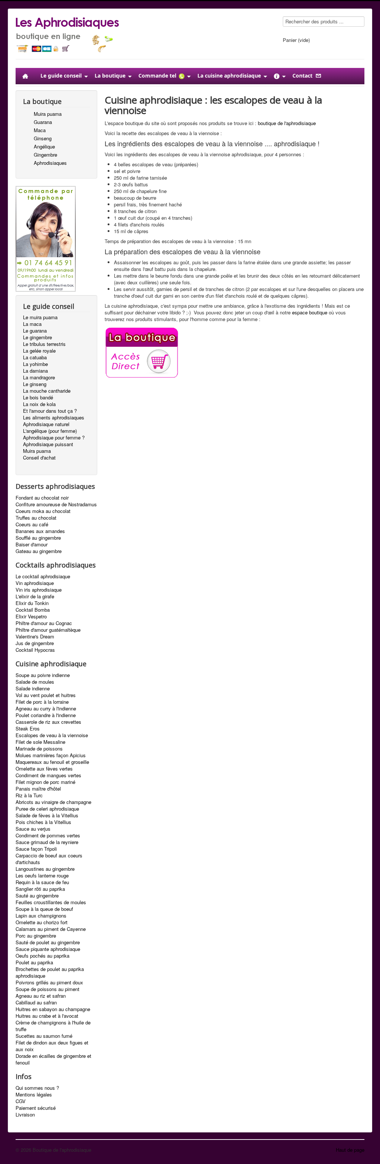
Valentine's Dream (35, 636)
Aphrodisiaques (50, 162)
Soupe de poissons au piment (47, 989)
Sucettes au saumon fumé (44, 1036)
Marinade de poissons (39, 748)
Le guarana (35, 330)
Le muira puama (40, 317)
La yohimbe (35, 364)
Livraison (25, 1114)
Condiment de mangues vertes (48, 775)
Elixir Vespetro (31, 616)
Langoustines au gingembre (45, 869)
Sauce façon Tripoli (36, 849)
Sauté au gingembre (37, 895)
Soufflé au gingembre (38, 537)
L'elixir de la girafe (35, 596)
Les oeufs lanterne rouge (42, 875)
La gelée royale (39, 350)
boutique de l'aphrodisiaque (287, 123)
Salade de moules (35, 682)
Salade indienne (33, 688)
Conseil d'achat (39, 457)
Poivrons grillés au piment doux (49, 982)
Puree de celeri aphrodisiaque (47, 808)
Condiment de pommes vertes (48, 835)
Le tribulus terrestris (44, 344)
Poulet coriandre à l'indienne (46, 715)
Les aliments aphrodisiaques (53, 417)
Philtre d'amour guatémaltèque (48, 630)
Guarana (43, 121)
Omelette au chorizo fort (42, 922)
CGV (21, 1101)
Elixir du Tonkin (32, 603)
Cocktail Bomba (33, 609)
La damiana (35, 370)
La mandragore (39, 377)
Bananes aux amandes (40, 531)
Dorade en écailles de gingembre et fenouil (53, 1059)
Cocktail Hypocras (35, 650)
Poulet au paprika (34, 962)
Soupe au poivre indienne (43, 675)
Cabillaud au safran (36, 1002)
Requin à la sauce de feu (42, 882)
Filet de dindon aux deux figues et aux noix (52, 1046)
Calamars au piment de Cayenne (51, 929)
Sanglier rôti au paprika (40, 889)
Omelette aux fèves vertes (44, 768)
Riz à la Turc (29, 795)
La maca (32, 324)
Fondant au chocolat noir (42, 497)
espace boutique (309, 312)
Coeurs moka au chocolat (43, 511)
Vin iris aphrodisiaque (39, 589)
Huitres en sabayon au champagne (53, 1009)
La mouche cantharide (47, 391)
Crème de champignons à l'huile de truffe (53, 1026)
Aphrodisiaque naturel (46, 424)
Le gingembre (37, 337)
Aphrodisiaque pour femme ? (54, 437)
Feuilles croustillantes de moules (51, 902)
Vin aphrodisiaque (35, 583)
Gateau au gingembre (39, 551)
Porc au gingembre (36, 935)
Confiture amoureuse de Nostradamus (56, 504)
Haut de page (350, 1149)
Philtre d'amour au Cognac (44, 623)
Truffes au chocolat (36, 517)
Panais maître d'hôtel (38, 788)
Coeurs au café (32, 524)
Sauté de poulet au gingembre (48, 942)
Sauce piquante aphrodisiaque (48, 949)
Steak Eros (28, 728)
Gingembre (45, 154)
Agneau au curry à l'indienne (46, 708)
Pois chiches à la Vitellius (43, 822)
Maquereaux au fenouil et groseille (52, 762)
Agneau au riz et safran (41, 996)
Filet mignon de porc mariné (45, 782)
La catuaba (35, 357)
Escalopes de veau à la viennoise (52, 735)
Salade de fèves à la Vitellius (47, 815)
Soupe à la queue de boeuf (44, 909)
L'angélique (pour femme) (50, 431)
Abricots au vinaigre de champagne (53, 802)
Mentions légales (34, 1094)
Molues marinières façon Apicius (51, 755)
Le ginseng (34, 384)
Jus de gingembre (35, 643)
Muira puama (48, 113)
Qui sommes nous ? (37, 1088)
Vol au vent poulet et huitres (46, 695)
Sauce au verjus (33, 828)
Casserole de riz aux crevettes (48, 722)
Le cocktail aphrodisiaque (43, 576)
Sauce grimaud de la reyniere (47, 842)
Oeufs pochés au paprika (42, 955)
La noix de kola (39, 404)
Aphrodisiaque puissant (48, 444)
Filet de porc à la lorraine (42, 702)
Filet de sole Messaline (40, 742)
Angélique (44, 146)
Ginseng (43, 138)
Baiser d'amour (32, 544)
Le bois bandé (38, 397)
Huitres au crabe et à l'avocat (47, 1016)
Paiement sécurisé (36, 1108)
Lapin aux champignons (41, 915)
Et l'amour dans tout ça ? (50, 411)
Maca (40, 130)
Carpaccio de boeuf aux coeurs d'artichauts (49, 859)
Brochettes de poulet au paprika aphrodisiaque (50, 972)
